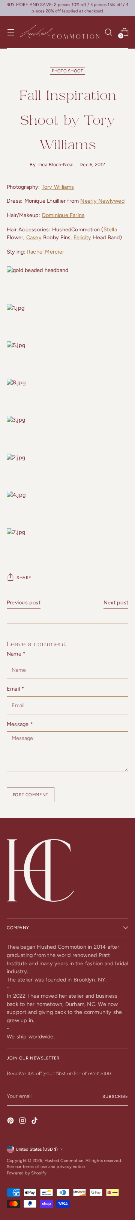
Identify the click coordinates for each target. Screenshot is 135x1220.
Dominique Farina (63, 215)
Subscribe (115, 1096)
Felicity (83, 237)
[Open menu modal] (10, 32)
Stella (110, 229)
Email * (15, 688)
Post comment (30, 794)
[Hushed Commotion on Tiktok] (35, 1122)
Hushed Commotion (64, 1160)
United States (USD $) (37, 1149)
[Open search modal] (108, 32)
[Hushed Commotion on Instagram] (23, 1122)
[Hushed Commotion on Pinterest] (11, 1122)
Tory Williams (58, 186)
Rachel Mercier (45, 251)
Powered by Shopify (26, 1173)
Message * (20, 724)
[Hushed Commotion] (59, 32)
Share (24, 577)
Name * (16, 653)
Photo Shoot (67, 70)
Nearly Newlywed (102, 200)
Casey (34, 237)
